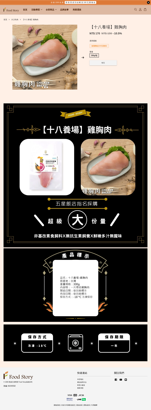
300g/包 (94, 55)
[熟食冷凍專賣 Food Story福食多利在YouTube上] (120, 381)
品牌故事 (64, 9)
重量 (91, 52)
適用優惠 (93, 41)
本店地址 (80, 379)
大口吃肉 (14, 20)
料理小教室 (81, 385)
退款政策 (79, 405)
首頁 (25, 9)
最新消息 (80, 388)
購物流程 (57, 405)
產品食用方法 (81, 382)
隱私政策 (87, 405)
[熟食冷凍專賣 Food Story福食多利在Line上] (125, 381)
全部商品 (50, 9)
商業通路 (77, 9)
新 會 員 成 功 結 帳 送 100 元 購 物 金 (80, 2)
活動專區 (35, 9)
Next (83, 57)
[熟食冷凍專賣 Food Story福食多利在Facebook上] (115, 381)
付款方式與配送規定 (68, 405)
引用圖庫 (94, 405)
